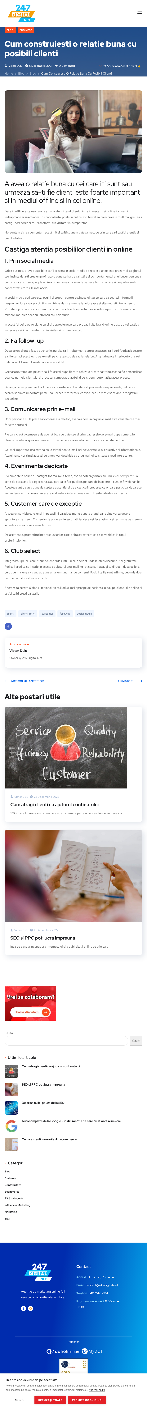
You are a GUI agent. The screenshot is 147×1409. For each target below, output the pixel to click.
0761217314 (100, 1293)
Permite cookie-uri (87, 1400)
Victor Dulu (15, 65)
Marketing (11, 1212)
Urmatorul (127, 681)
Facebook (8, 626)
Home (9, 73)
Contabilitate (13, 1185)
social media (84, 613)
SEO (7, 1218)
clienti (10, 613)
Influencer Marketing (17, 1205)
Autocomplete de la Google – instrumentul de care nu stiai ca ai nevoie (71, 1121)
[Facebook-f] (23, 1308)
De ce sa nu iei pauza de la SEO (43, 1103)
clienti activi (28, 613)
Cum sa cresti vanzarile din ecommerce (49, 1139)
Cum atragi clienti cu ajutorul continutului (54, 805)
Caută (9, 1033)
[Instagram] (30, 1308)
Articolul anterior (27, 681)
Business (26, 30)
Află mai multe (97, 1389)
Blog (10, 30)
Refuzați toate (50, 1400)
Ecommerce (12, 1191)
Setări (19, 1400)
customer (47, 613)
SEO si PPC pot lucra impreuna (42, 938)
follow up (65, 613)
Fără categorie (14, 1198)
